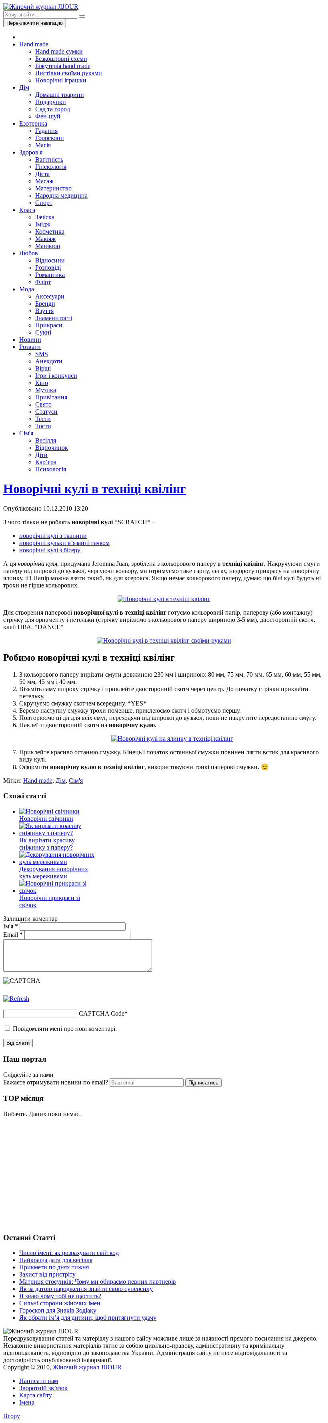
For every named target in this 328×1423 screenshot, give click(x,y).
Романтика (50, 274)
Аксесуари (49, 296)
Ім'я (10, 926)
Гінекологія (50, 166)
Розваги (30, 346)
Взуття (44, 310)
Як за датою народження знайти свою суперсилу (86, 1288)
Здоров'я (30, 152)
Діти (41, 454)
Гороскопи (49, 137)
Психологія (50, 469)
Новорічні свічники (46, 818)
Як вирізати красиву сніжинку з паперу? (47, 844)
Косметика (49, 231)
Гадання (46, 130)
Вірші (43, 368)
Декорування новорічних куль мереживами (53, 873)
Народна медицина (61, 195)
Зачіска (44, 217)
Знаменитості (53, 318)
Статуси (46, 411)
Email (13, 934)
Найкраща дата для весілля (55, 1260)
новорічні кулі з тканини (53, 535)
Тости (43, 426)
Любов (28, 253)
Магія (43, 145)
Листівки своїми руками (68, 73)
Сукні (43, 332)
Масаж (44, 181)
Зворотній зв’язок (43, 1388)
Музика (45, 390)
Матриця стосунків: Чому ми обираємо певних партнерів (97, 1281)
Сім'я (26, 433)
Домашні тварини (59, 94)
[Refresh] (16, 998)
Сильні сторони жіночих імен (59, 1303)
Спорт (43, 202)
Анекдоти (48, 361)
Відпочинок (51, 447)
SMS (41, 354)
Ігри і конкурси (56, 375)
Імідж (42, 224)
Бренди (45, 303)
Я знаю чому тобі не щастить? (60, 1296)
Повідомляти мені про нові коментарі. (65, 1028)
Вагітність (49, 159)
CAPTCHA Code (101, 1013)
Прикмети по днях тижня (54, 1267)
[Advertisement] (63, 1174)
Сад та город (52, 109)
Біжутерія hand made (62, 65)
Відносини (50, 260)
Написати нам (38, 1380)
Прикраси (48, 325)
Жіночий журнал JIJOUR (87, 1367)
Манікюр (47, 246)
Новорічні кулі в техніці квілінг (94, 488)
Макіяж (45, 238)
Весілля (45, 440)
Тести (43, 418)
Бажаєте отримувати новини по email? (55, 1082)
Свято (43, 404)
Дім (24, 87)
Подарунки (50, 101)
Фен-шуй (47, 116)
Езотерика (33, 123)
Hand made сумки (59, 51)
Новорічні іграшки (60, 80)
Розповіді (48, 267)
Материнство (53, 188)
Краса (27, 209)
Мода (26, 289)
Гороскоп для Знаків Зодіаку (57, 1310)
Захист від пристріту (47, 1274)
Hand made (33, 44)
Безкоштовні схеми (61, 58)
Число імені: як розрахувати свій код (69, 1252)
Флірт (43, 282)
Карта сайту (35, 1395)
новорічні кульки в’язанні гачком (64, 542)
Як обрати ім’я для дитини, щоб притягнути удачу (87, 1317)
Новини (30, 339)
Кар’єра (45, 462)
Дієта (42, 173)
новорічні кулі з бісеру (49, 550)
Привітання (51, 397)
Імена (26, 1402)
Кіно (41, 382)
